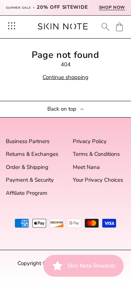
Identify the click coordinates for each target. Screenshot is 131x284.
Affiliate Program (26, 193)
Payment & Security (30, 180)
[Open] (11, 26)
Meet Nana (86, 167)
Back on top (61, 109)
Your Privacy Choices (98, 180)
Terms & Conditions (96, 154)
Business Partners (27, 141)
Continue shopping (65, 77)
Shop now (112, 7)
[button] (119, 27)
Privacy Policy (90, 141)
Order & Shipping (27, 167)
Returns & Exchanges (32, 154)
